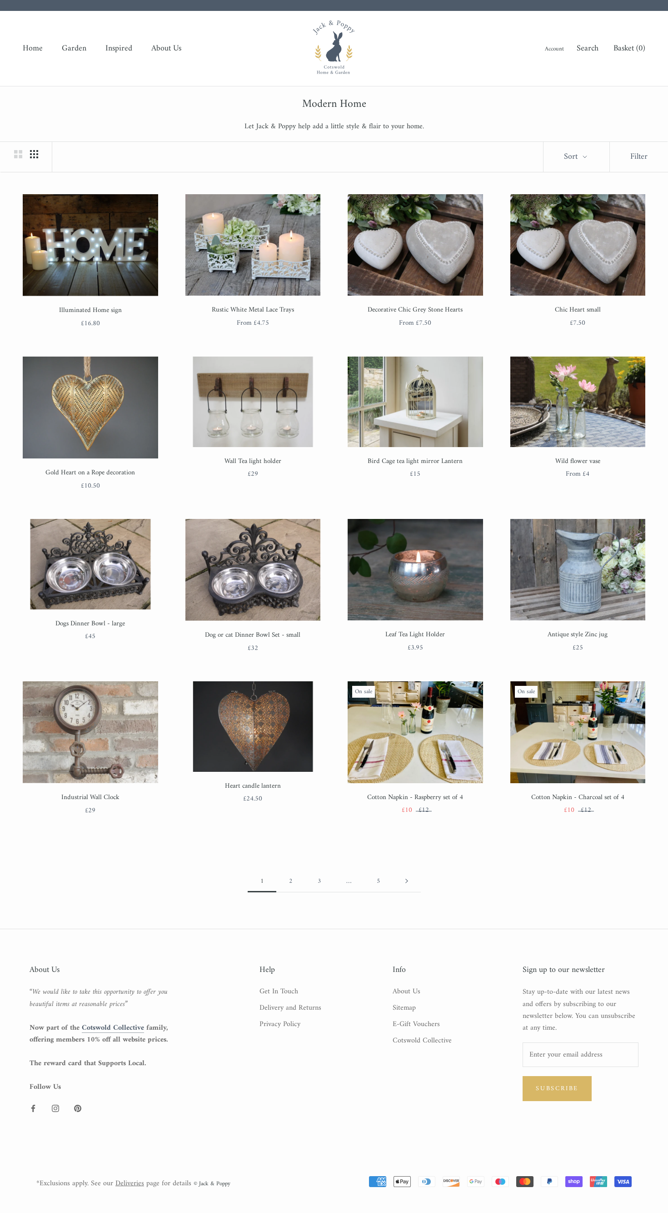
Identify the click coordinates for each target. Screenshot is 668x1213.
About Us (166, 48)
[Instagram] (55, 1108)
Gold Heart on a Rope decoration (90, 473)
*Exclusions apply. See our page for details (113, 1183)
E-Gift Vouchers (416, 1024)
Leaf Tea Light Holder (415, 635)
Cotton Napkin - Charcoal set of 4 (577, 797)
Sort (572, 157)
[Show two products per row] (18, 154)
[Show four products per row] (34, 154)
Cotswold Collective (422, 1040)
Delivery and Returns (290, 1007)
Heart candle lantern (253, 786)
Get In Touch (278, 991)
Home (33, 48)
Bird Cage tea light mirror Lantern (415, 461)
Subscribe (557, 1088)
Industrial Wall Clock (90, 797)
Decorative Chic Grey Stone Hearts (415, 310)
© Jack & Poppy (212, 1183)
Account (554, 49)
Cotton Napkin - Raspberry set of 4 (415, 797)
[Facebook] (33, 1108)
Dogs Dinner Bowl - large (90, 624)
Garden (74, 48)
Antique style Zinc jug (578, 635)
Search (587, 48)
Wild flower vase (577, 461)
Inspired (118, 48)
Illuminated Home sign (90, 310)
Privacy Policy (279, 1024)
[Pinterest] (77, 1108)
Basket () (629, 48)
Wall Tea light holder (252, 461)
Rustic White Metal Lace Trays (253, 310)
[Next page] (407, 881)
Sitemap (404, 1007)
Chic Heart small (578, 310)
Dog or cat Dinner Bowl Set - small (252, 635)
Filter (639, 157)
